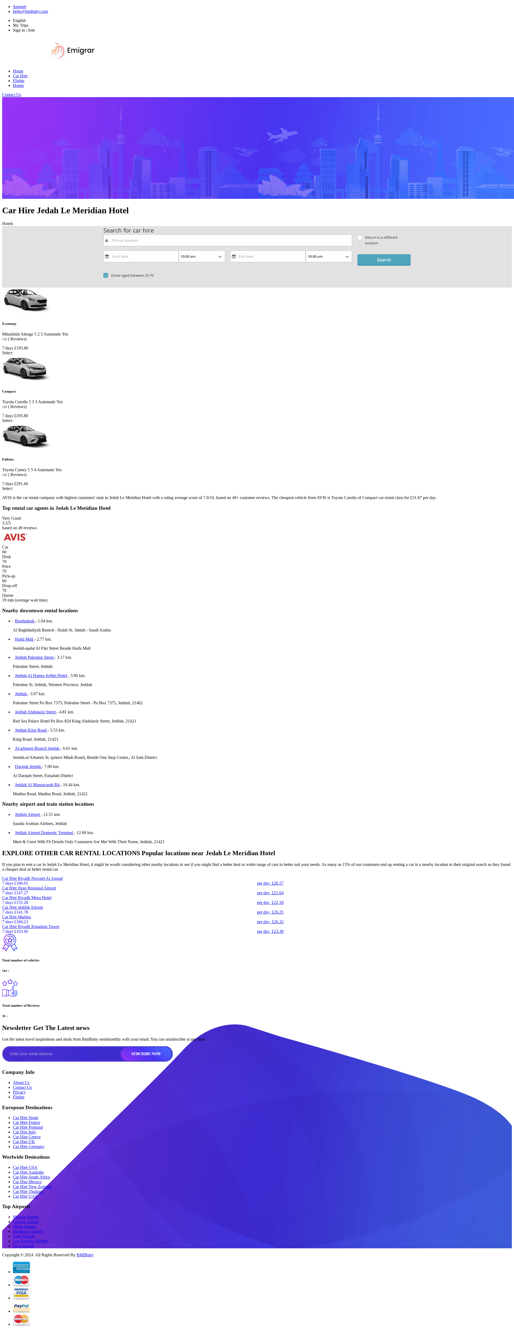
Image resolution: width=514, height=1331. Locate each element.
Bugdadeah (25, 621)
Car (5, 547)
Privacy (19, 1092)
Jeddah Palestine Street (35, 657)
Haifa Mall (24, 639)
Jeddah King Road (31, 730)
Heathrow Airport (28, 1231)
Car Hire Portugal (28, 1127)
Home (18, 71)
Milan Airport (24, 1226)
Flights (18, 80)
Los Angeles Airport (30, 1241)
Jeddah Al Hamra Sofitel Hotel (41, 675)
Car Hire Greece (27, 1137)
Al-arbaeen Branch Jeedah (38, 748)
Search (384, 260)
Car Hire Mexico (27, 1182)
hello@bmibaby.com (30, 11)
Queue (7, 595)
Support (19, 6)
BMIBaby (85, 1255)
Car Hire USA (25, 1167)
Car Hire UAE (25, 1196)
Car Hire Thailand (28, 1191)
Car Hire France (26, 1122)
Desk (6, 556)
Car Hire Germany (28, 1146)
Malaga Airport (26, 1217)
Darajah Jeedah (28, 766)
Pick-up (8, 576)
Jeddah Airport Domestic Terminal (44, 832)
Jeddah (21, 693)
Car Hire (20, 76)
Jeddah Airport (28, 814)
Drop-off (9, 585)
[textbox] (227, 240)
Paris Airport (23, 1236)
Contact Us (11, 94)
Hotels (18, 85)
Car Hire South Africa (31, 1177)
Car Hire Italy (24, 1132)
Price (6, 566)
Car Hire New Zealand (32, 1186)
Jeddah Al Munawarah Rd (38, 784)
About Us (21, 1082)
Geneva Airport (26, 1221)
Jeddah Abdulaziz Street (36, 712)
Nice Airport (23, 1245)
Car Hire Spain (25, 1117)
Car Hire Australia (28, 1172)
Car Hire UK (24, 1141)
